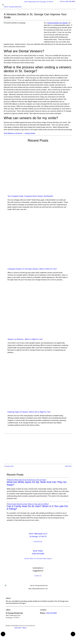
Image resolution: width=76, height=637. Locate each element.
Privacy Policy (17, 627)
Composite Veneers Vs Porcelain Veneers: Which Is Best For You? (32, 269)
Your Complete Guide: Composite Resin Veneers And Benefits (30, 196)
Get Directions (38, 541)
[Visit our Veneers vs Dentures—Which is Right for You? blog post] (38, 312)
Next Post (68, 466)
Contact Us (38, 575)
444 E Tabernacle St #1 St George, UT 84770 (38, 1)
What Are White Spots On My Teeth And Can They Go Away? (36, 483)
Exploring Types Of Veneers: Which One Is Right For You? (29, 412)
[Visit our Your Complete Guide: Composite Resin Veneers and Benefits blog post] (38, 169)
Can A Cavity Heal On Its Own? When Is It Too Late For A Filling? (37, 507)
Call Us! (67, 1)
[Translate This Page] (73, 634)
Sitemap (24, 627)
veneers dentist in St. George (57, 23)
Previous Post (9, 466)
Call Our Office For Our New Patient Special (38, 558)
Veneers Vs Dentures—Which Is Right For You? (25, 339)
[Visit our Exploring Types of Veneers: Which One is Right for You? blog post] (38, 385)
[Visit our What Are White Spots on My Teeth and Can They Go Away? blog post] (26, 480)
